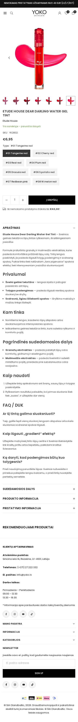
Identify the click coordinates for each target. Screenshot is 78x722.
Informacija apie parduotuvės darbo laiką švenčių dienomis (39, 605)
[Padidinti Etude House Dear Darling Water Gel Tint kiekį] (22, 200)
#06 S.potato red (43, 172)
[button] (9, 57)
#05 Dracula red (15, 172)
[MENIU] (5, 13)
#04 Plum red (37, 162)
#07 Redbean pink (17, 181)
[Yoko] (39, 13)
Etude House (10, 121)
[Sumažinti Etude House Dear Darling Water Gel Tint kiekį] (6, 200)
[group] (39, 57)
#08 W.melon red (46, 181)
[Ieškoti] (11, 13)
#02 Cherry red (44, 153)
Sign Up (39, 673)
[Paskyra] (59, 13)
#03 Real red (13, 162)
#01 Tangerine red (16, 153)
